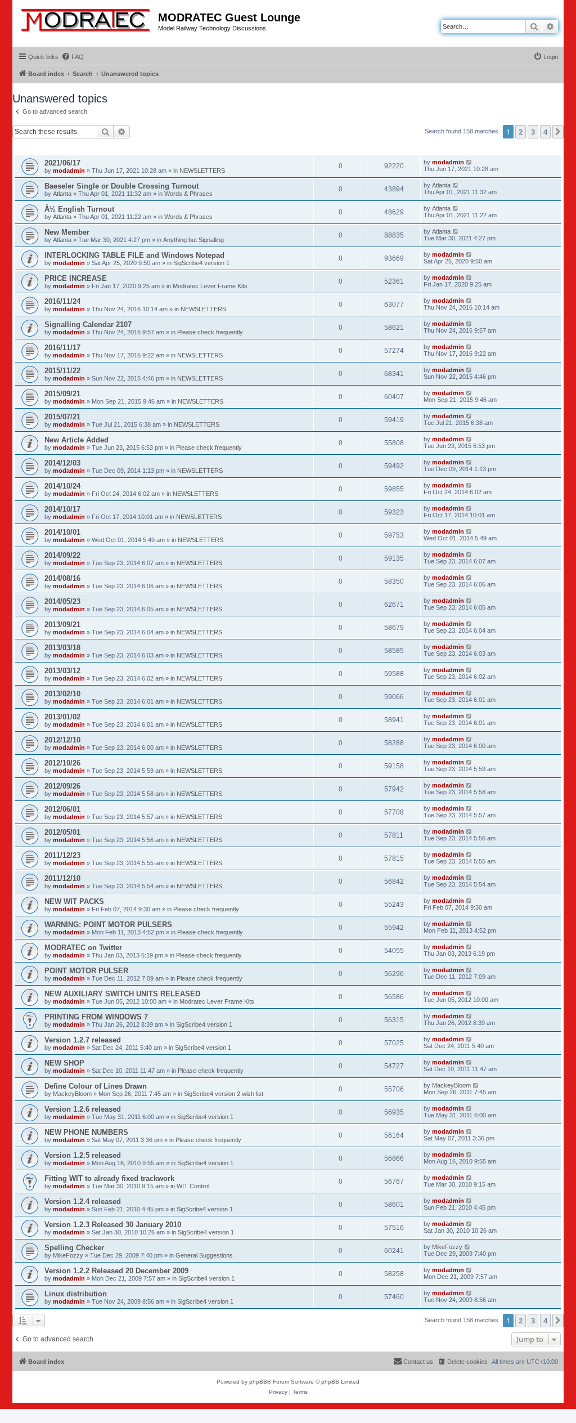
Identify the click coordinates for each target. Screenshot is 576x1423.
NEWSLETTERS (202, 170)
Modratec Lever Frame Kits (210, 286)
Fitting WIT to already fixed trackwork (109, 1178)
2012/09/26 (62, 786)
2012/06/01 (62, 809)
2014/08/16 (62, 578)
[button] (558, 131)
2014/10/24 (62, 486)
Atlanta (62, 193)
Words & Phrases (188, 193)
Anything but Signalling (193, 239)
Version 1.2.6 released (82, 1109)
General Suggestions (204, 1255)
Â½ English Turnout (79, 209)
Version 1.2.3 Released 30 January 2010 (112, 1224)
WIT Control (193, 1186)
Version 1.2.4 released (82, 1201)
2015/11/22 (62, 370)
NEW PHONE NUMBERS (86, 1132)
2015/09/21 (62, 394)
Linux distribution (75, 1294)
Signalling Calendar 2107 (88, 324)
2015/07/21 (62, 417)
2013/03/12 (62, 670)
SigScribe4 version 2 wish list (223, 1093)
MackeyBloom (72, 1093)
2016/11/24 (62, 301)
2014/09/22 (62, 555)
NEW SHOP (64, 1063)
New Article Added (76, 440)
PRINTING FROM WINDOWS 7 (96, 1017)
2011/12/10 (62, 878)
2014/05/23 (62, 601)
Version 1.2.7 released (82, 1040)
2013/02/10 (62, 694)
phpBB (258, 1382)
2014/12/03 (62, 463)
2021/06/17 (62, 163)
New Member (66, 232)
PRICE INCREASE (75, 278)
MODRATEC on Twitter (83, 947)
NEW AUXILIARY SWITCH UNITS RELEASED (122, 994)
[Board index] (86, 18)
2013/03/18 (62, 647)
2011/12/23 (62, 855)
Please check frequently (210, 332)
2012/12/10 (62, 740)
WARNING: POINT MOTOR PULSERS (108, 924)
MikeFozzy (68, 1255)
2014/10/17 (62, 509)
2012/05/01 (62, 832)
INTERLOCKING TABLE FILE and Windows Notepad (134, 255)
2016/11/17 (62, 347)
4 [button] (545, 132)
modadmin (69, 170)
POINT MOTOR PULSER (86, 970)
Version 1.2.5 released (82, 1155)
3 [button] (533, 132)
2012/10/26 (62, 763)
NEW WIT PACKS (74, 901)
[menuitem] (72, 57)
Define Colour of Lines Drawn (95, 1086)
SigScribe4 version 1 (201, 262)
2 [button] (521, 132)
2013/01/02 (62, 717)
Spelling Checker (74, 1247)
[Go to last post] (469, 162)
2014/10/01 (62, 532)
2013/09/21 (62, 624)
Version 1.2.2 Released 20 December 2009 (116, 1271)
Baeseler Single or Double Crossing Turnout (121, 186)
